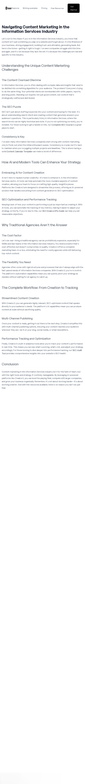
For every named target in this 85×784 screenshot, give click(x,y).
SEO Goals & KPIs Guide (53, 211)
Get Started (73, 8)
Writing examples (30, 8)
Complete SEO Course (62, 124)
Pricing (44, 8)
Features (15, 8)
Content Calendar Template (19, 151)
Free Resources (57, 8)
